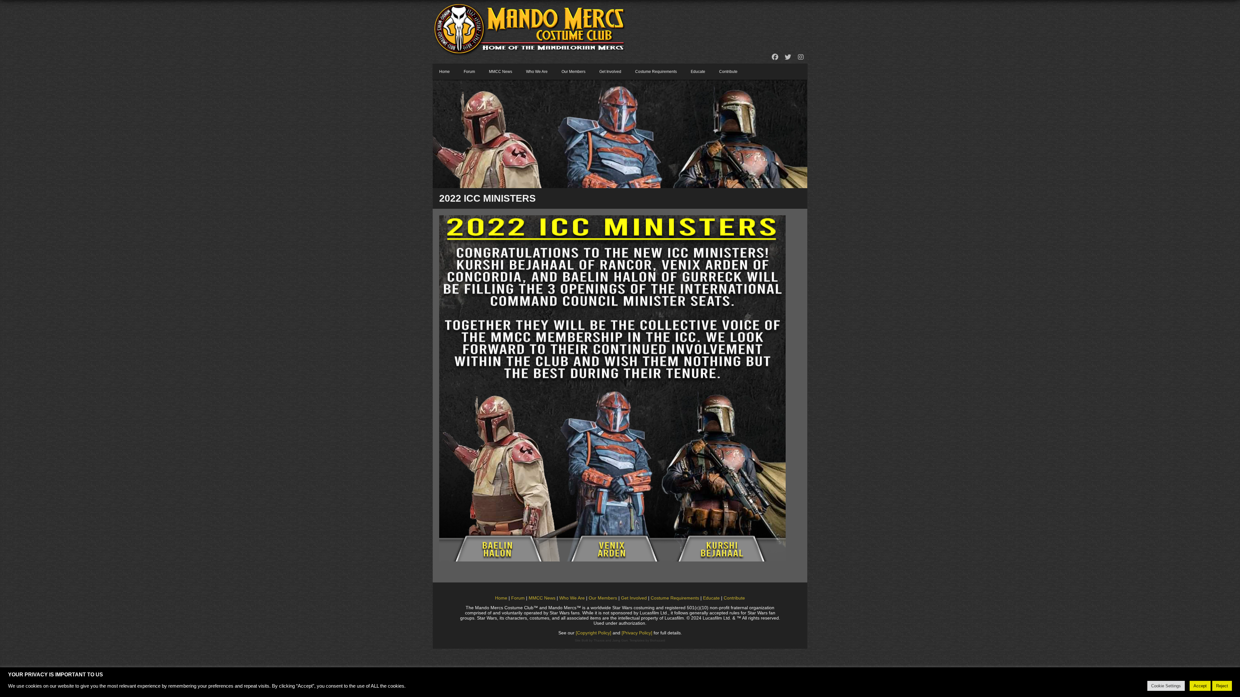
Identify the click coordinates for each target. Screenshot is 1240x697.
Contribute (728, 71)
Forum (469, 71)
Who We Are (537, 71)
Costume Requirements (656, 71)
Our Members (573, 71)
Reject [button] (1222, 685)
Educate (698, 71)
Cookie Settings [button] (1166, 685)
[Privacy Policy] (637, 632)
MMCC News (500, 71)
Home (444, 71)
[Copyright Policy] (593, 632)
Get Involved (610, 71)
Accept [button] (1200, 685)
